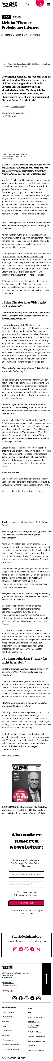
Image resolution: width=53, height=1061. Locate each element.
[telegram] (32, 949)
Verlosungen (6, 1035)
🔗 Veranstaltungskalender (10, 1044)
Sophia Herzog (18, 107)
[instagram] (15, 949)
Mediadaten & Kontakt (35, 1032)
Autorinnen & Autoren (35, 1017)
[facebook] (21, 949)
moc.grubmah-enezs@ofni (10, 985)
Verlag (30, 1008)
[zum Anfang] (46, 979)
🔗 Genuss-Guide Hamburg (10, 1049)
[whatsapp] (26, 949)
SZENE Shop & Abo (34, 1022)
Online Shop (14, 813)
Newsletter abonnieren (9, 1007)
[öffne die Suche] (28, 4)
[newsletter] (38, 949)
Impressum (31, 1045)
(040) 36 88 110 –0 (8, 983)
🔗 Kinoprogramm (7, 1040)
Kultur (6, 17)
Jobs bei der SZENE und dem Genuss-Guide (37, 1027)
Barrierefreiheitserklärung (36, 1050)
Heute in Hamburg (8, 1012)
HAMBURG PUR (7, 1017)
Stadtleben (5, 1021)
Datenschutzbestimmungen (37, 1041)
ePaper (32, 813)
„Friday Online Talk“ (32, 451)
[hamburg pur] (7, 992)
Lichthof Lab (38, 435)
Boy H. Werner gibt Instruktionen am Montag (23, 257)
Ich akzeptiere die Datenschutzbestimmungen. (27, 894)
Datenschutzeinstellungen (36, 1036)
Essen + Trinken (7, 1031)
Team (29, 1012)
